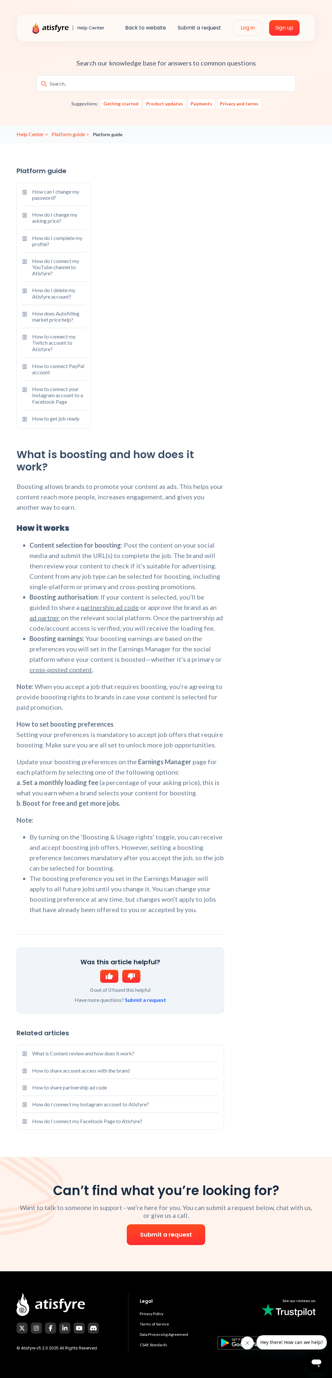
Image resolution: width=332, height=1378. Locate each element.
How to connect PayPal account (58, 369)
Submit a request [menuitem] (199, 27)
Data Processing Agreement (164, 1334)
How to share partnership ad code (69, 1087)
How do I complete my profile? (57, 241)
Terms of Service (154, 1324)
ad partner (45, 618)
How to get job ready (55, 418)
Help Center (30, 134)
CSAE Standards (153, 1344)
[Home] (72, 28)
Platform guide (68, 134)
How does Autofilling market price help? (55, 316)
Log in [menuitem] (248, 27)
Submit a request (145, 1000)
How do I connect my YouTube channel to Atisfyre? (55, 267)
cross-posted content (61, 669)
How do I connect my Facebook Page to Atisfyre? (87, 1121)
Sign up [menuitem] (284, 27)
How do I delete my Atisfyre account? (53, 293)
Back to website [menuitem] (145, 27)
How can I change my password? (55, 194)
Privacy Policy (151, 1313)
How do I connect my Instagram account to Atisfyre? (90, 1104)
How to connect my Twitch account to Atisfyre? (54, 342)
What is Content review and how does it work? (83, 1053)
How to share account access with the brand (81, 1070)
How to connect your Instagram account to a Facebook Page (57, 395)
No (131, 976)
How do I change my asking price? (54, 217)
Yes (109, 976)
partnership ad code (110, 607)
